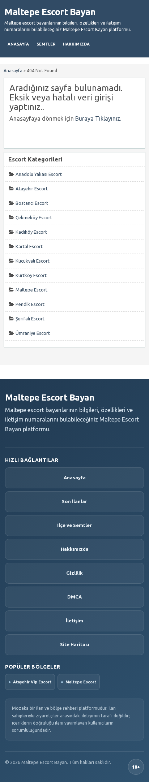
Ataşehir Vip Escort (32, 682)
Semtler (46, 44)
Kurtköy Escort (31, 275)
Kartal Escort (29, 246)
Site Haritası (74, 644)
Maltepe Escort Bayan (49, 12)
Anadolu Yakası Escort (39, 174)
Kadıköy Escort (31, 231)
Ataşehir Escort (32, 188)
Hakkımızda (76, 44)
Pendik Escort (30, 304)
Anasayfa (18, 44)
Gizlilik (74, 572)
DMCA (74, 596)
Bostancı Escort (32, 203)
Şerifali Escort (30, 318)
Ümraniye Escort (33, 333)
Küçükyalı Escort (33, 260)
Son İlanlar (74, 501)
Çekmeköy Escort (34, 217)
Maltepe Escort (31, 289)
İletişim (74, 620)
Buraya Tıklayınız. (98, 118)
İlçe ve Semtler (74, 525)
